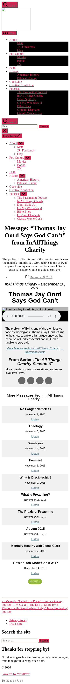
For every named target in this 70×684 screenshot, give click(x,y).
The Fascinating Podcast (32, 92)
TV (19, 64)
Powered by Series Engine (35, 592)
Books (21, 60)
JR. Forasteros (26, 46)
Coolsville (15, 81)
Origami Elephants (28, 109)
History (13, 71)
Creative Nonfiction (21, 85)
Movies (21, 57)
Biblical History (27, 78)
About (13, 39)
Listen (35, 419)
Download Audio (35, 351)
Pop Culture (16, 53)
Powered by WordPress (16, 674)
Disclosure (15, 623)
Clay (20, 50)
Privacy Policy (18, 620)
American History (28, 74)
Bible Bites (24, 106)
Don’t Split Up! (26, 99)
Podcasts (14, 88)
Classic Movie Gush (29, 113)
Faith (12, 67)
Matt (20, 43)
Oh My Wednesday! (29, 102)
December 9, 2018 (41, 277)
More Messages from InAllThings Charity (33, 348)
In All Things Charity (30, 95)
